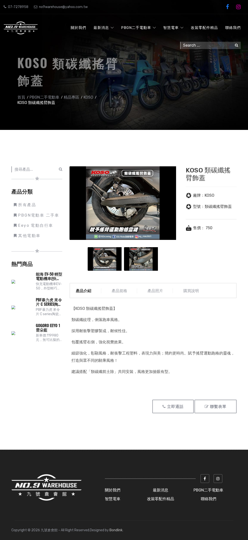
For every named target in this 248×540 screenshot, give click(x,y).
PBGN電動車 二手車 (38, 215)
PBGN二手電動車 (136, 27)
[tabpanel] (106, 259)
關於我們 (78, 27)
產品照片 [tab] (155, 291)
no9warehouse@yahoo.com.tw (63, 7)
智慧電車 (171, 27)
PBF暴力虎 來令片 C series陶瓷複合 (49, 302)
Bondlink (116, 530)
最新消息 (101, 27)
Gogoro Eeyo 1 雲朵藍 (48, 328)
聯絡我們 (233, 27)
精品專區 (71, 97)
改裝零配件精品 (204, 27)
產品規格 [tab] (119, 291)
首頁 (21, 97)
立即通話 (175, 407)
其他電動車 (29, 235)
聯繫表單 (217, 407)
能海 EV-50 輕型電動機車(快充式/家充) (49, 276)
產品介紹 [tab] (83, 291)
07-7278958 (18, 7)
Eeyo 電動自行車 (35, 225)
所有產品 (27, 204)
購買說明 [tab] (191, 291)
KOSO (88, 97)
